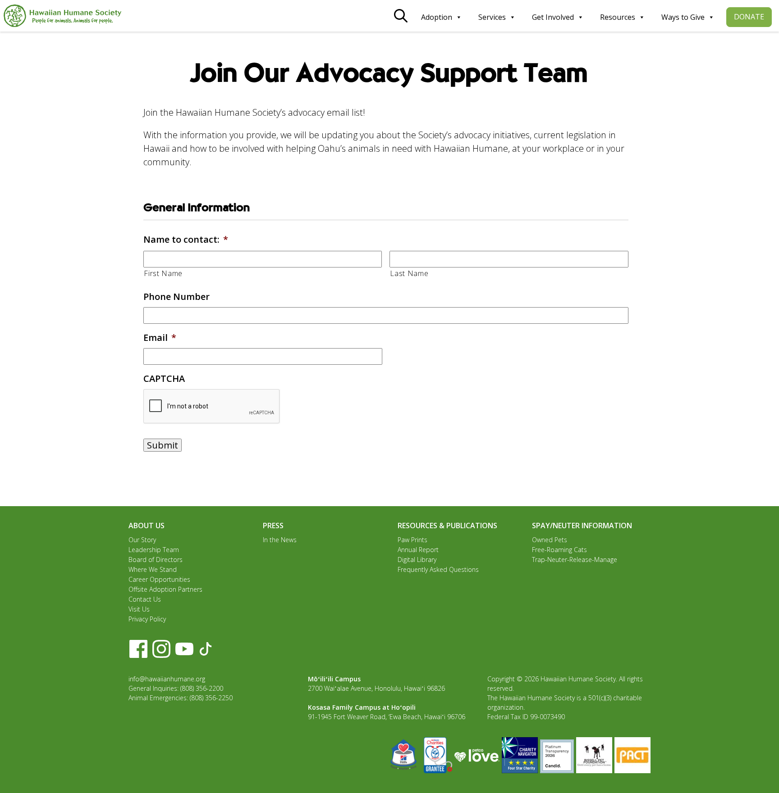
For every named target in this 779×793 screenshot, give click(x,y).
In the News (280, 539)
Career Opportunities (159, 579)
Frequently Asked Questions (438, 569)
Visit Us (139, 609)
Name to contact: (185, 239)
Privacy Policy (147, 619)
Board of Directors (155, 559)
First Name (163, 273)
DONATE (749, 17)
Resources (617, 17)
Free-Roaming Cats (559, 549)
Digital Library (417, 559)
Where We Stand (152, 569)
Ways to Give (683, 17)
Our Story (142, 539)
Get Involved (553, 17)
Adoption (436, 17)
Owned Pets (549, 539)
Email (159, 338)
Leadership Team (153, 549)
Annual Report (418, 549)
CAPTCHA (164, 379)
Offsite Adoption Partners (165, 589)
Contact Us (144, 599)
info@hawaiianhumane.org (166, 679)
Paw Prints (412, 539)
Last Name (409, 273)
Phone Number (176, 297)
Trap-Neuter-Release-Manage (574, 559)
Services (492, 17)
